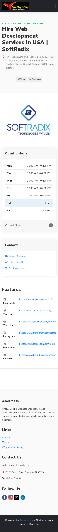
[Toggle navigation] (52, 6)
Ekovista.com (26, 520)
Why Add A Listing (12, 447)
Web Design (35, 23)
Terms (5, 442)
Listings (8, 23)
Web (20, 23)
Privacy (6, 437)
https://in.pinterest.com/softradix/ (37, 343)
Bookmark (36, 79)
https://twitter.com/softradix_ (35, 310)
